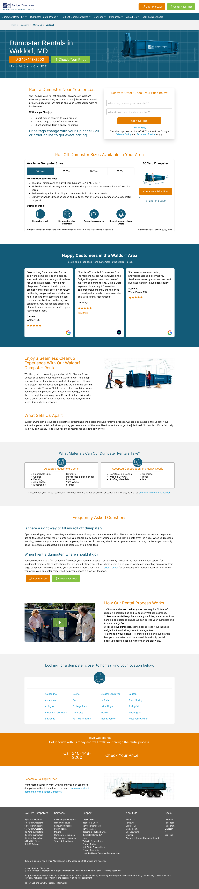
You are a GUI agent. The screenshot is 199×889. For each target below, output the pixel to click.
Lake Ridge (107, 706)
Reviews (130, 822)
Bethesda (50, 718)
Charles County (109, 567)
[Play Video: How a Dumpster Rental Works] (59, 622)
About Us (131, 16)
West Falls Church (138, 718)
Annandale (51, 700)
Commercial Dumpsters (65, 838)
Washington (134, 712)
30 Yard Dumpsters (33, 835)
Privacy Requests (90, 850)
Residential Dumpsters (64, 819)
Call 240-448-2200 (77, 755)
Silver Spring (135, 700)
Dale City (78, 712)
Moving (57, 832)
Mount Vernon (108, 718)
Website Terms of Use (92, 841)
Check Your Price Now (155, 191)
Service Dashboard (152, 16)
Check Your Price (182, 6)
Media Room (132, 829)
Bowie (76, 693)
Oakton (132, 693)
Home (13, 25)
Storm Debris (60, 829)
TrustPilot (52, 861)
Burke (76, 700)
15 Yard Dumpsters (33, 829)
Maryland (37, 25)
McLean (105, 712)
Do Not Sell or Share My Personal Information (45, 883)
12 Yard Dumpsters (33, 825)
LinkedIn (169, 829)
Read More (83, 313)
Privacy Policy (139, 128)
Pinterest (169, 819)
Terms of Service (146, 134)
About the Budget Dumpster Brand (142, 838)
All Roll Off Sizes (32, 841)
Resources (114, 16)
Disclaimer (45, 868)
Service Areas (89, 829)
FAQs (84, 838)
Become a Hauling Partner (94, 832)
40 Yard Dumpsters (33, 838)
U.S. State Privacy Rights (94, 847)
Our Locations (132, 832)
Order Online (88, 819)
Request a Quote (90, 822)
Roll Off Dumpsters (33, 819)
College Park (80, 706)
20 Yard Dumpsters (33, 832)
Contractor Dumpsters (64, 835)
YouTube (169, 835)
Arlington (50, 706)
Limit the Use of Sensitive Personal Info (100, 853)
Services (98, 16)
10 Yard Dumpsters (33, 822)
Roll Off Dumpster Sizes (75, 16)
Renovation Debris (63, 825)
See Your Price (139, 120)
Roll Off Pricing (31, 844)
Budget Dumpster (40, 870)
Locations (24, 25)
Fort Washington (82, 718)
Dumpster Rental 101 (13, 16)
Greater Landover (110, 693)
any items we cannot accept (154, 492)
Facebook (169, 822)
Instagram (170, 825)
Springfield (134, 706)
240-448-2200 (154, 6)
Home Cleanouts (62, 822)
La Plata (105, 700)
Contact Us (131, 825)
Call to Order (40, 578)
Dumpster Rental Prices (43, 16)
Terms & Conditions (63, 841)
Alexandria (51, 693)
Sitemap (130, 835)
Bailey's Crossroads (56, 712)
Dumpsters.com (93, 870)
